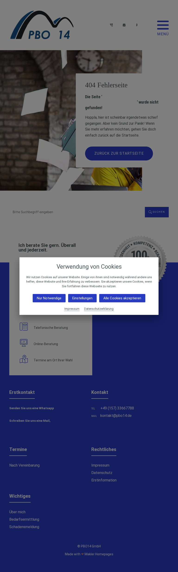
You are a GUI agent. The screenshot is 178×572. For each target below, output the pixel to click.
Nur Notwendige (49, 298)
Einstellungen (82, 298)
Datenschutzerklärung (99, 309)
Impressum (71, 309)
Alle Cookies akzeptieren (122, 298)
